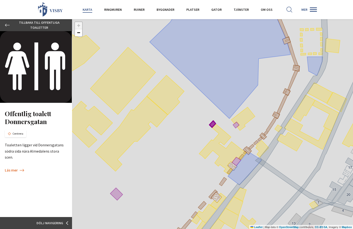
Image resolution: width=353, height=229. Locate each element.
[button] (78, 25)
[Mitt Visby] (50, 9)
